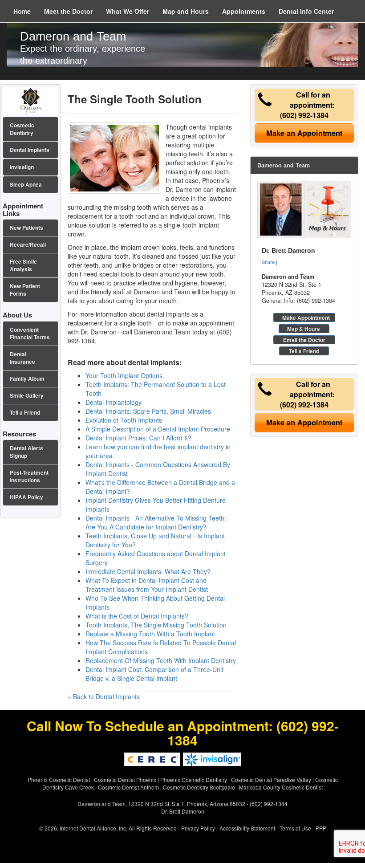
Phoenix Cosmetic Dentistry (193, 779)
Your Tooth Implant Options (123, 375)
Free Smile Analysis (23, 265)
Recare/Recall (28, 244)
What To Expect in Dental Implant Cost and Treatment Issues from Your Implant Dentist (146, 585)
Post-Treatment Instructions (29, 476)
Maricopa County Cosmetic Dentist (281, 787)
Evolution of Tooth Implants (123, 419)
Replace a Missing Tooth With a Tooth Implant (150, 633)
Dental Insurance (22, 358)
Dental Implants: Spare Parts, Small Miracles (148, 411)
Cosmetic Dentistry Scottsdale (199, 787)
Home (22, 11)
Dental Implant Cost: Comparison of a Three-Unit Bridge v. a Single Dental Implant (154, 674)
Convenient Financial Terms (30, 333)
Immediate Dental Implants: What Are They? (148, 571)
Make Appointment (306, 317)
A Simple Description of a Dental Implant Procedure (157, 428)
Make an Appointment (304, 133)
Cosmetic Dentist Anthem (128, 787)
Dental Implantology (113, 402)
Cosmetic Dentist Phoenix (125, 779)
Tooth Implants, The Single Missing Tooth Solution (156, 624)
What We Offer (127, 11)
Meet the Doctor (68, 11)
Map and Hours (185, 11)
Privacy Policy (198, 828)
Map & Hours (303, 329)
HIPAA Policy (26, 497)
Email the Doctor (304, 340)
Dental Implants (29, 150)
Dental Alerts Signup (26, 452)
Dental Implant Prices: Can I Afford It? (138, 437)
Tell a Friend (304, 351)
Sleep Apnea (26, 184)
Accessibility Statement (247, 828)
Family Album (27, 379)
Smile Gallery (27, 395)
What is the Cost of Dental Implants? (136, 615)
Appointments (243, 11)
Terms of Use (295, 828)
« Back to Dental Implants (104, 696)
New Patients (26, 228)
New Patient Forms (25, 289)
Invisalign (22, 167)
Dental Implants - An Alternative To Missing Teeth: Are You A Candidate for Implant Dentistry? (155, 522)
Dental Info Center (306, 11)
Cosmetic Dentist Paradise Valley (271, 779)
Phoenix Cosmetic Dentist (59, 779)
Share (268, 261)
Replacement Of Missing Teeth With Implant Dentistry (160, 660)
